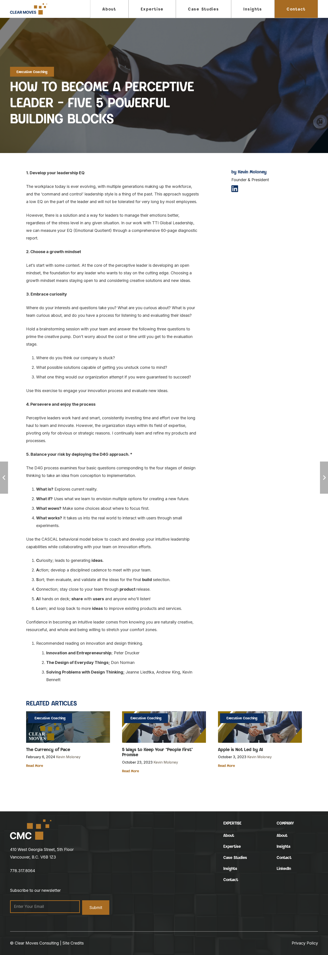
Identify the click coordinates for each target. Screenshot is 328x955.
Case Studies (235, 857)
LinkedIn (284, 868)
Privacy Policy (305, 943)
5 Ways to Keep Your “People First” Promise (157, 752)
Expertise (232, 846)
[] (234, 189)
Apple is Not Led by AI (240, 749)
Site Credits (73, 943)
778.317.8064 (22, 870)
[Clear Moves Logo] (28, 9)
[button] (167, 8)
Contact (230, 879)
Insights (230, 868)
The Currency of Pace (48, 749)
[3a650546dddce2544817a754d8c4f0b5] (30, 829)
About (228, 835)
